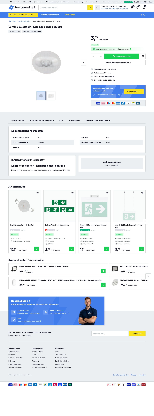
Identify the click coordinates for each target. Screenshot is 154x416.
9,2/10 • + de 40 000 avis (143, 2)
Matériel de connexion (63, 367)
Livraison (11, 355)
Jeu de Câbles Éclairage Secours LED (128, 226)
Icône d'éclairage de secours (57, 225)
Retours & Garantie (15, 358)
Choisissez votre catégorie (21, 15)
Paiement (11, 361)
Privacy (134, 375)
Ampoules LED (60, 355)
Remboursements (14, 364)
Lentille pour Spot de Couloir (22, 225)
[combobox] (62, 7)
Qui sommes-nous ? (15, 367)
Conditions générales (121, 375)
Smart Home (59, 364)
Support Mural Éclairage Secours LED (93, 226)
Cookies (142, 375)
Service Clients (13, 352)
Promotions (70, 15)
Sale (57, 352)
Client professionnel (49, 15)
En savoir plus (132, 91)
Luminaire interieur (61, 358)
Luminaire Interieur (24, 21)
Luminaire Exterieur (62, 361)
